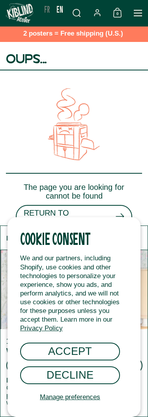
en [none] (59, 9)
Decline (70, 375)
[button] (76, 13)
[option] (47, 9)
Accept (70, 351)
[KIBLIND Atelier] (20, 13)
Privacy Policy (41, 328)
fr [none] (47, 9)
